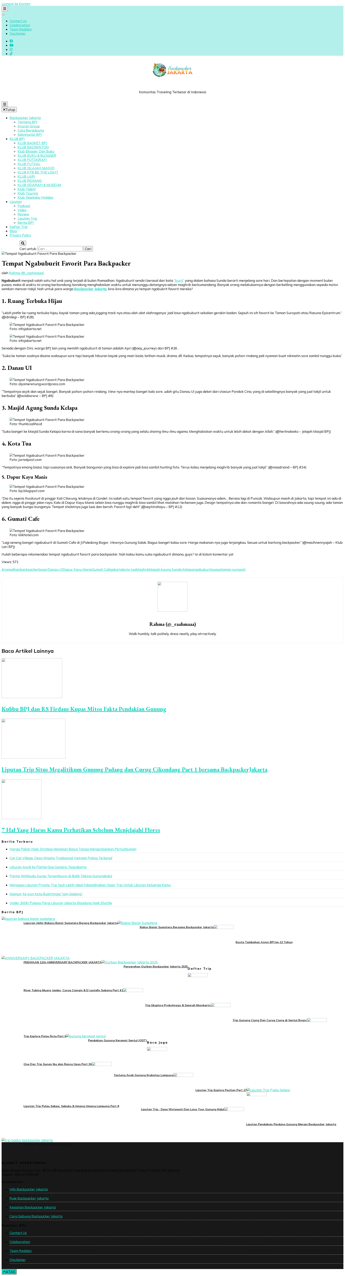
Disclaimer (18, 33)
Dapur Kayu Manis (77, 569)
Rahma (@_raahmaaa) (26, 273)
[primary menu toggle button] (5, 104)
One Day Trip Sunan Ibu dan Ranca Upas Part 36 (58, 1064)
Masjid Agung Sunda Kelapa (171, 569)
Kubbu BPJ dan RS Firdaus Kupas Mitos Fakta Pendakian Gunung (84, 709)
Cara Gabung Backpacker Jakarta (36, 1216)
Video (22, 210)
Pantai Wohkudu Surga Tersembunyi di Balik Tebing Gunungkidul (61, 876)
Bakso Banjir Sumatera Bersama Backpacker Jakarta (177, 927)
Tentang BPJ (27, 122)
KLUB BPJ (17, 139)
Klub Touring (28, 193)
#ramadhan (11, 569)
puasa (216, 569)
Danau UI (55, 569)
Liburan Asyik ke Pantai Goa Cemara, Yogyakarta (48, 867)
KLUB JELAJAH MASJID (36, 168)
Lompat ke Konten (16, 4)
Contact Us (18, 21)
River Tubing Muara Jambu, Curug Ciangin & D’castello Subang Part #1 (73, 990)
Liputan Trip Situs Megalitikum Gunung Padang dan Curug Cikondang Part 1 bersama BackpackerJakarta (134, 769)
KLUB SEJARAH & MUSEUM (39, 185)
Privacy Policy (20, 235)
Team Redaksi (21, 29)
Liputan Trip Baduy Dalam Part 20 (47, 1144)
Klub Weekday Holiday (35, 197)
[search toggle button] (23, 243)
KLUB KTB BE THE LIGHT (38, 172)
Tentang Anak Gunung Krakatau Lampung (143, 1075)
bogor (43, 569)
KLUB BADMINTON (33, 147)
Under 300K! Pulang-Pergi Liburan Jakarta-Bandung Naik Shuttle (61, 903)
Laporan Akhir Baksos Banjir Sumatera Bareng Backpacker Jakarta (71, 923)
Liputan (16, 201)
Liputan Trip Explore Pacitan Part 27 (221, 1090)
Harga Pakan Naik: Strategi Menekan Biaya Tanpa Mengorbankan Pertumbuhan (73, 849)
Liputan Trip (27, 218)
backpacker (29, 569)
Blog (13, 231)
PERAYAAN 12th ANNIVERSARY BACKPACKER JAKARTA (63, 962)
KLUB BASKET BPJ (32, 143)
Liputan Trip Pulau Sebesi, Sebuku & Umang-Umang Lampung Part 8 (71, 1106)
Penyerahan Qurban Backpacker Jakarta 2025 (156, 966)
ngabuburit (202, 569)
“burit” (179, 280)
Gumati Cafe (101, 569)
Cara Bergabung (31, 130)
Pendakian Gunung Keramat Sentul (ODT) (117, 1040)
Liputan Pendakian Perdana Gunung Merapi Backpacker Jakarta (291, 1124)
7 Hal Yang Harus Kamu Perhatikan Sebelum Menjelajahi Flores (81, 830)
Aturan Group (29, 126)
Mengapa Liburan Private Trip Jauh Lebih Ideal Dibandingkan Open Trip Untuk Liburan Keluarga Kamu (90, 885)
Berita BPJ (26, 222)
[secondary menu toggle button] (5, 8)
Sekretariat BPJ (30, 134)
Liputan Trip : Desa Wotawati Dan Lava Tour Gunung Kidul (182, 1109)
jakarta (117, 569)
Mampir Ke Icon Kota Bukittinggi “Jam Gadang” (46, 894)
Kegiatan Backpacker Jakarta (33, 1207)
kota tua (129, 569)
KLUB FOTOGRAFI (32, 160)
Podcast (24, 206)
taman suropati (233, 569)
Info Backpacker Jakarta (29, 1189)
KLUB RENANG (30, 181)
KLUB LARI (26, 176)
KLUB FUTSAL (29, 164)
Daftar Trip (19, 227)
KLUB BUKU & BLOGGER (37, 155)
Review (23, 214)
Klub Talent (27, 189)
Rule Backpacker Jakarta (29, 1198)
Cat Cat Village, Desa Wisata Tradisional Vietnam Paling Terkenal (61, 858)
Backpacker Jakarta (25, 118)
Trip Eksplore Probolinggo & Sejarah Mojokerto (178, 1005)
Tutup (10, 109)
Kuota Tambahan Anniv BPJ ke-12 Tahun (264, 942)
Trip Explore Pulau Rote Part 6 (45, 1036)
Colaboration (20, 25)
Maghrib (142, 569)
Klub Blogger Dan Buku (36, 151)
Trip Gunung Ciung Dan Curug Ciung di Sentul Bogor (270, 1020)
